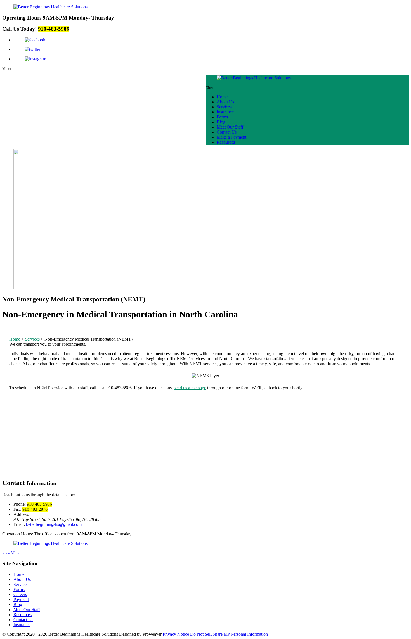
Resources (226, 142)
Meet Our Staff (230, 127)
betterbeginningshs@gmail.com (54, 524)
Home (222, 96)
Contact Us (227, 132)
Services (224, 106)
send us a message (190, 387)
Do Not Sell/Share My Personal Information (229, 634)
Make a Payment (231, 137)
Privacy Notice (176, 634)
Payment (21, 599)
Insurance (225, 112)
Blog (221, 122)
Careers (20, 594)
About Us (225, 101)
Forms (222, 117)
